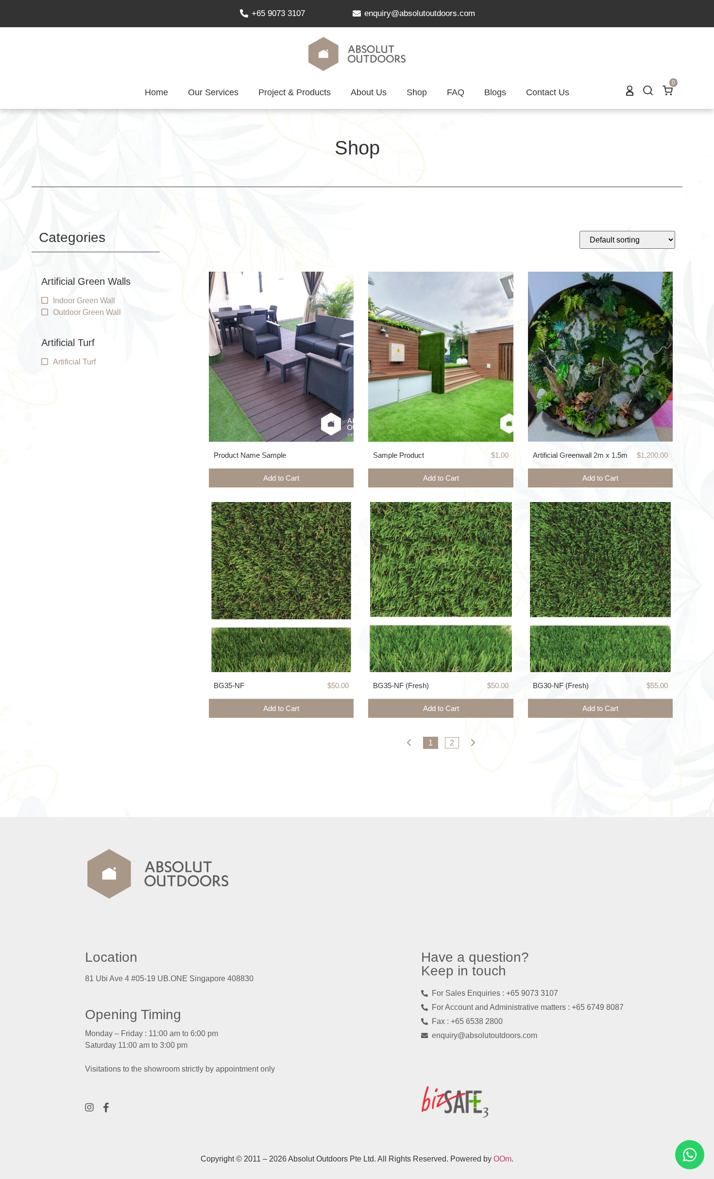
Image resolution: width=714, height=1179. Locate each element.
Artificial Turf (74, 362)
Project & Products (294, 92)
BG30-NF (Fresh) (561, 685)
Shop (417, 92)
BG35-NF (229, 685)
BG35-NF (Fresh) (401, 685)
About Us (369, 92)
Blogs (495, 92)
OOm (502, 1159)
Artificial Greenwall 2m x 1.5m (580, 455)
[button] (648, 92)
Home (156, 92)
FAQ (455, 92)
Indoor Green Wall (84, 300)
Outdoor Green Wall (87, 312)
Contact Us (547, 92)
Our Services (213, 92)
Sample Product (398, 455)
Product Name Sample (250, 455)
